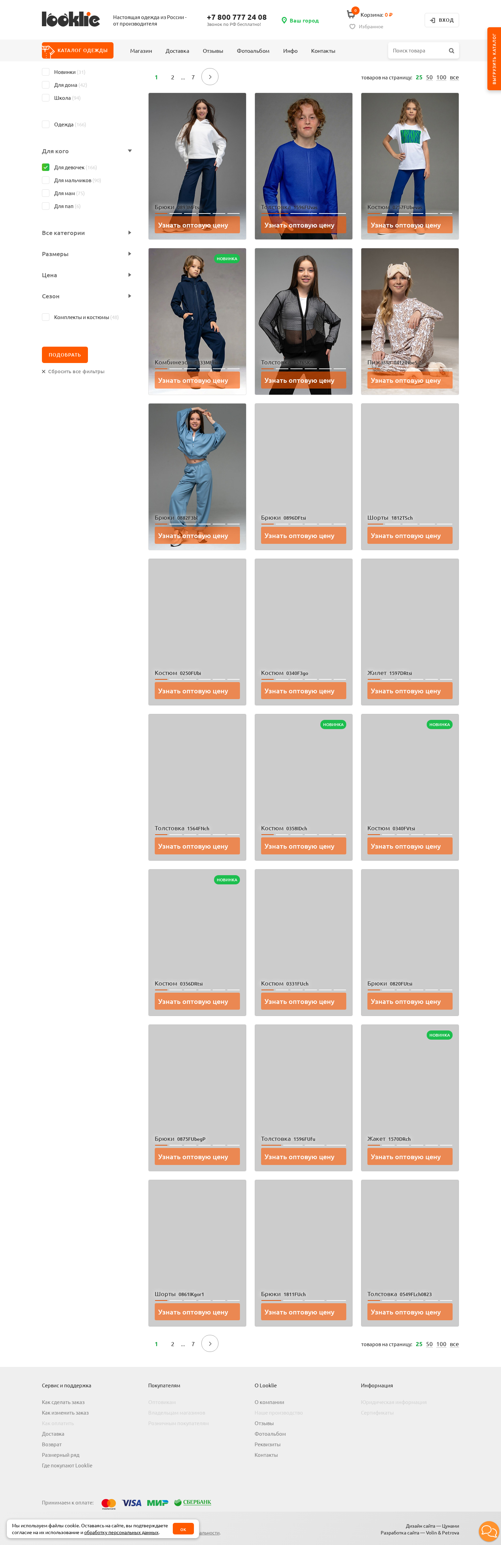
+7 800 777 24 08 (237, 16)
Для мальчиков (77, 180)
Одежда (70, 124)
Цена (49, 275)
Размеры (55, 253)
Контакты (323, 50)
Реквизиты (267, 1444)
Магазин (141, 50)
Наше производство (279, 1412)
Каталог (83, 50)
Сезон (51, 296)
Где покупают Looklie (67, 1465)
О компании (269, 1402)
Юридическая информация (394, 1402)
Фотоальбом (253, 50)
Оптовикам (162, 1402)
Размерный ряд (60, 1454)
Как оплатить (58, 1423)
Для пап (67, 206)
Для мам (69, 193)
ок (183, 1529)
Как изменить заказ (65, 1412)
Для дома (70, 84)
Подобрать (65, 354)
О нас (277, 56)
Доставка (177, 50)
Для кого (55, 151)
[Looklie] (76, 20)
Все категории (63, 232)
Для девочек (75, 167)
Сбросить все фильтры (76, 371)
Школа (67, 97)
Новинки (70, 71)
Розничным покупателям (178, 1423)
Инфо (290, 50)
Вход (446, 20)
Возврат (52, 1444)
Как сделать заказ (63, 1402)
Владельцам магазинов (176, 1412)
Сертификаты (377, 1412)
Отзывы (213, 50)
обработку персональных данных (121, 1532)
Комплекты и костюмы (86, 317)
